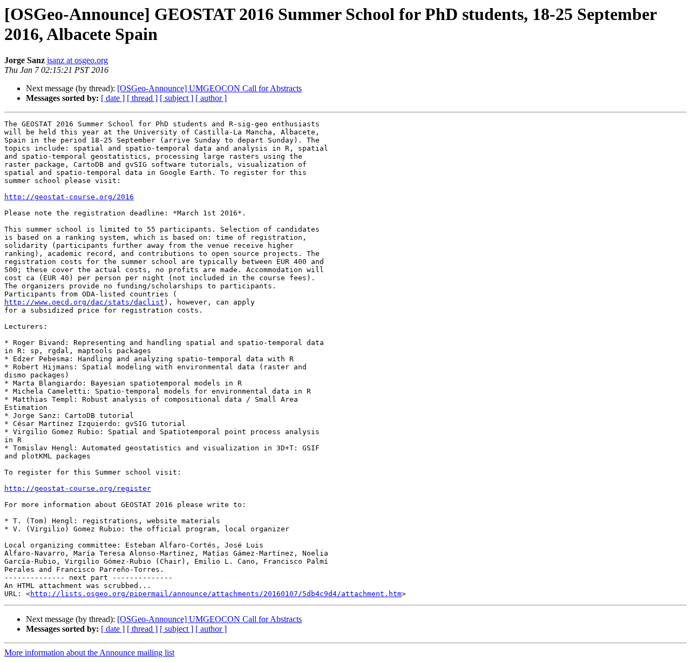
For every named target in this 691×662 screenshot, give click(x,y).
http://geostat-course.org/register (77, 488)
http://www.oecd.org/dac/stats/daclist (84, 302)
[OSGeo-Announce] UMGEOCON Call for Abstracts (209, 88)
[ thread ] (142, 98)
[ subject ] (176, 98)
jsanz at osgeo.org (77, 60)
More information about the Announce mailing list (89, 652)
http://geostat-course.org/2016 (69, 197)
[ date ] (113, 98)
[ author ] (211, 98)
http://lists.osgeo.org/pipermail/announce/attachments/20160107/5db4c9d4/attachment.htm (216, 594)
